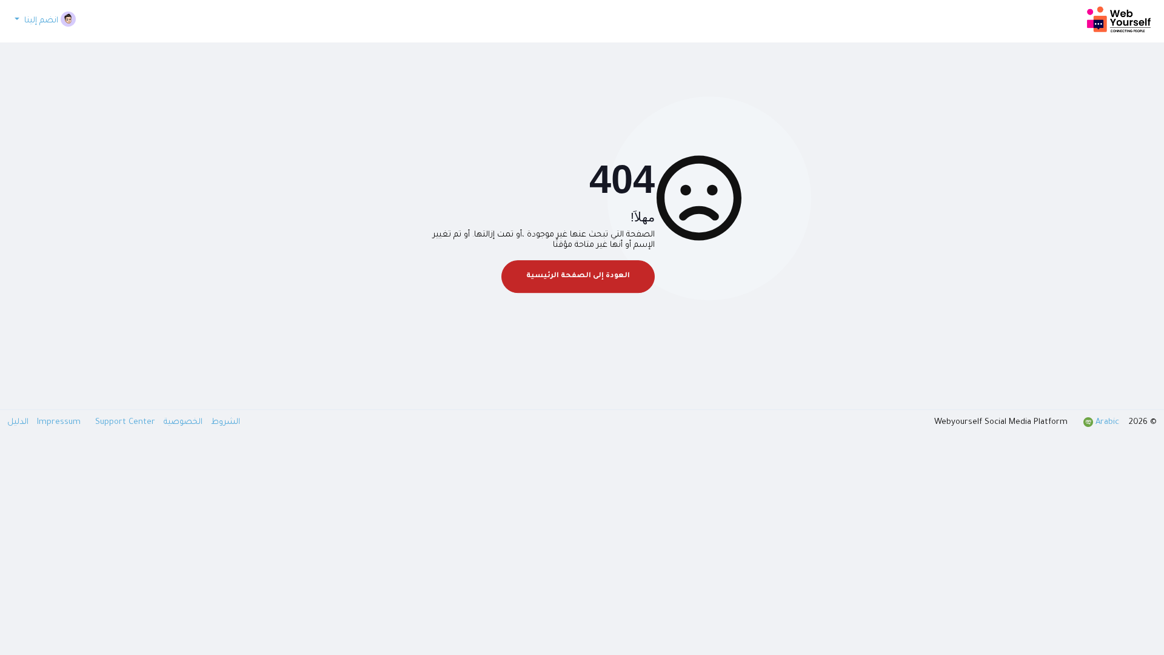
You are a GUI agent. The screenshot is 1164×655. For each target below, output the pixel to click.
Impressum (60, 422)
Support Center (95, 422)
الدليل (17, 422)
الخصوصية (181, 422)
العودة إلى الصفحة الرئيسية (578, 276)
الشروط (224, 422)
